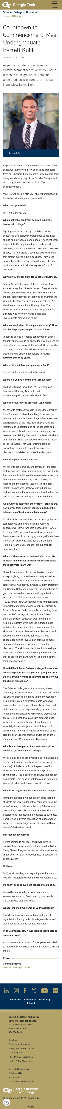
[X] (33, 991)
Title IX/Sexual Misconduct (21, 1056)
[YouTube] (44, 991)
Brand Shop (44, 999)
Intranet (31, 1003)
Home (5, 16)
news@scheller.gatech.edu (17, 967)
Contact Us (15, 999)
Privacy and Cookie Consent (22, 1048)
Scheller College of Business (20, 12)
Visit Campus (30, 999)
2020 (14, 16)
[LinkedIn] (6, 991)
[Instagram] (16, 991)
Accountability (15, 1072)
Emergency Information (20, 1044)
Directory (13, 1040)
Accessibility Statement (19, 1069)
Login (32, 1106)
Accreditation (15, 1077)
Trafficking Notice (17, 1052)
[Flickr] (55, 991)
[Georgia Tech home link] (19, 3)
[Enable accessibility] (6, 1102)
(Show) (19, 16)
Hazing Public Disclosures (21, 1061)
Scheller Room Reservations (21, 1081)
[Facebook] (25, 991)
